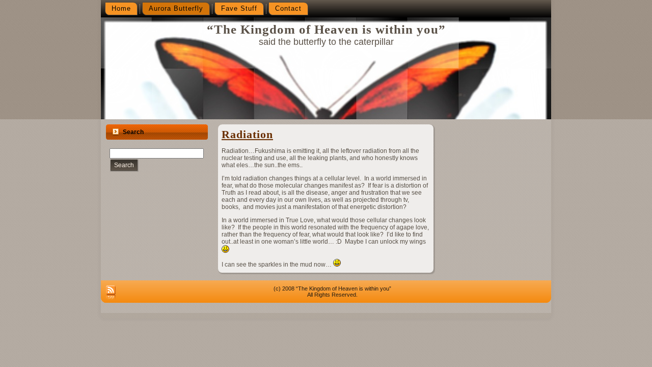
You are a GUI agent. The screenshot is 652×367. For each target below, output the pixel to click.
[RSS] (111, 293)
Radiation (247, 134)
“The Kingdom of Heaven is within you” (326, 29)
